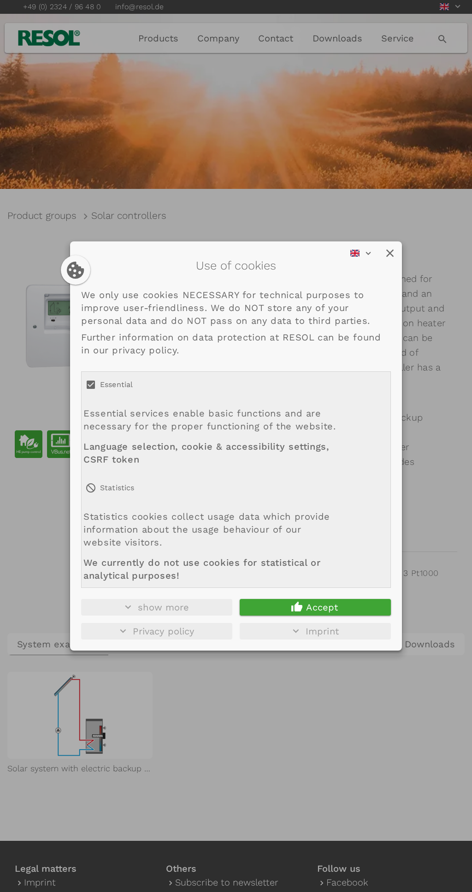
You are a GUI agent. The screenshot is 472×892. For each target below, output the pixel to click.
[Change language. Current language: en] (364, 253)
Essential (116, 384)
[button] (390, 253)
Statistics (117, 487)
